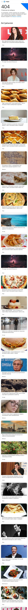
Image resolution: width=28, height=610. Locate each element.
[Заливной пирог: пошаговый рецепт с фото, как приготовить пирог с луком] (14, 347)
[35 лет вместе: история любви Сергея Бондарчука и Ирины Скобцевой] (14, 492)
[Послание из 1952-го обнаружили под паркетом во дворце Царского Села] (14, 161)
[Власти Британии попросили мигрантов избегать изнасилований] (14, 430)
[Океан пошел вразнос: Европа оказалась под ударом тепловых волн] (14, 223)
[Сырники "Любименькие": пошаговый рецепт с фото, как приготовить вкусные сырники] (14, 244)
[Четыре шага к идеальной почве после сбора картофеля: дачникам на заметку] (14, 389)
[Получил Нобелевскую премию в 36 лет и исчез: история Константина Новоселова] (14, 471)
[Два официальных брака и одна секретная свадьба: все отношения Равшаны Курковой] (14, 36)
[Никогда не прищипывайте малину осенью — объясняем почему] (14, 451)
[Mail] (4, 1)
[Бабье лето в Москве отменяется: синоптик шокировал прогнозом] (14, 326)
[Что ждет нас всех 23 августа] (14, 57)
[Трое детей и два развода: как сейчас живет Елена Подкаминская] (14, 78)
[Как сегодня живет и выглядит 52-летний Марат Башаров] (14, 554)
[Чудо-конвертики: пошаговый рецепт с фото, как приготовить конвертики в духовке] (14, 99)
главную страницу (16, 16)
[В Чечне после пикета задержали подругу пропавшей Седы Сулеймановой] (14, 409)
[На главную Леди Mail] (7, 1)
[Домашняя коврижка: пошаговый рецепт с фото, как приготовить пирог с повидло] (14, 513)
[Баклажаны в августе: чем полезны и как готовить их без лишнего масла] (14, 575)
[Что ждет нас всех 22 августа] (14, 264)
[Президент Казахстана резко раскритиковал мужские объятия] (14, 368)
